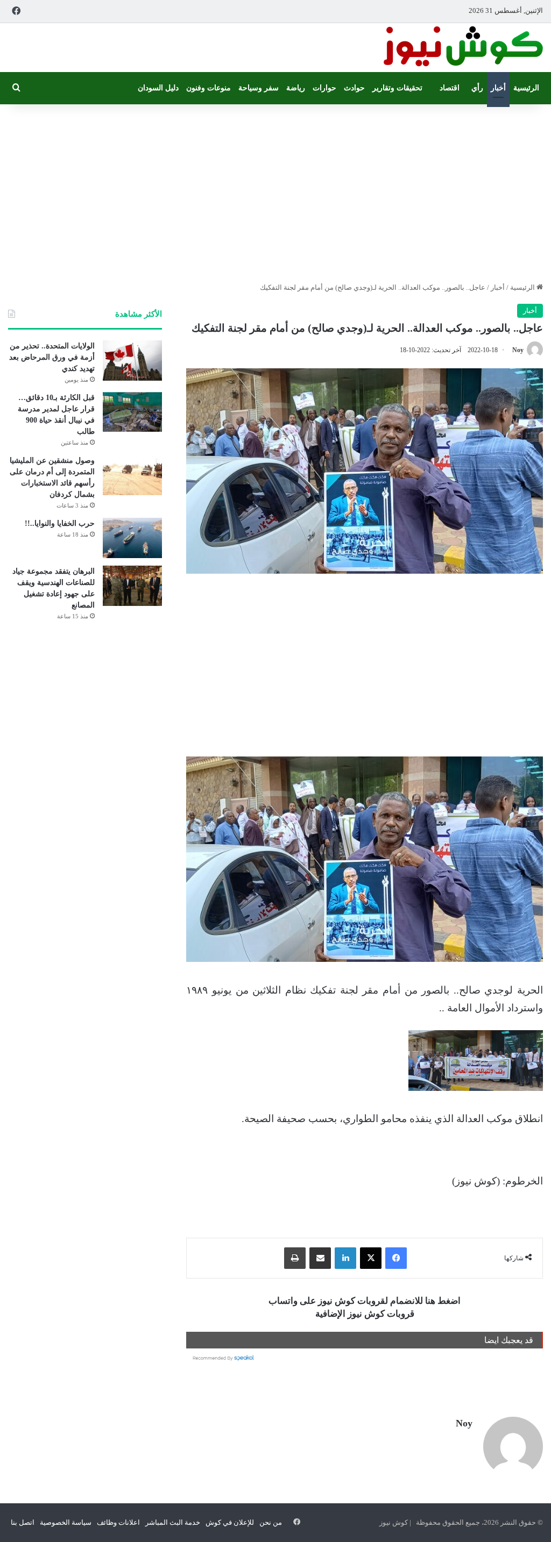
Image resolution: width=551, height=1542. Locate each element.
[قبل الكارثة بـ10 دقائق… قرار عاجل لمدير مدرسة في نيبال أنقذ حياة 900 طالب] (132, 412)
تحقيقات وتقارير (397, 88)
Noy (518, 350)
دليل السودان (158, 88)
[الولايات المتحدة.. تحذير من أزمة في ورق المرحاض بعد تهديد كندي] (132, 360)
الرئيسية (526, 88)
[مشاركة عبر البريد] (320, 1258)
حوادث (354, 88)
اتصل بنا (22, 1522)
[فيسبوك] (396, 1258)
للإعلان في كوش (230, 1522)
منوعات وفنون (208, 88)
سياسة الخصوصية (65, 1522)
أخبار (498, 88)
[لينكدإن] (345, 1258)
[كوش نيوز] (462, 47)
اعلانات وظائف (118, 1522)
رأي (477, 88)
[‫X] (371, 1258)
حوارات (324, 88)
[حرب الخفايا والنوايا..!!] (132, 538)
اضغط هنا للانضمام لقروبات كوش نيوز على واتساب (365, 1301)
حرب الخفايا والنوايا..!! (60, 523)
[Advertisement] (275, 190)
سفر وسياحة (258, 88)
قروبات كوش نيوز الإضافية (364, 1314)
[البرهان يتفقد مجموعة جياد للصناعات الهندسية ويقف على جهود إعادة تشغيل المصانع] (132, 586)
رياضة (295, 88)
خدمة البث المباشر (172, 1522)
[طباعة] (295, 1258)
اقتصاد (450, 88)
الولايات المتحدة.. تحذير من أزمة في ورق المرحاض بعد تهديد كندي (52, 357)
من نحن (270, 1522)
